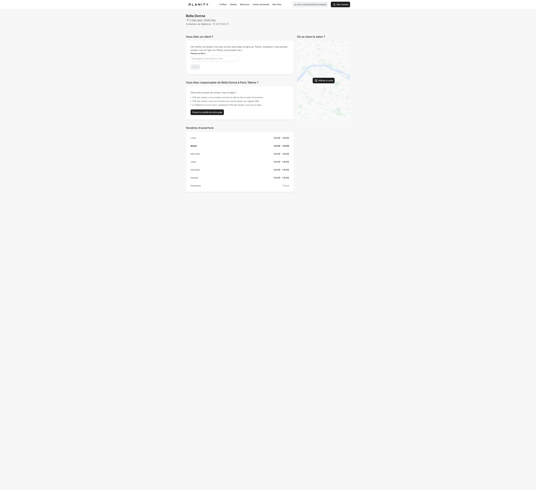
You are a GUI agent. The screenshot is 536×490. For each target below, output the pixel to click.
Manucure (244, 4)
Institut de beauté (261, 4)
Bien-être (277, 4)
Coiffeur (223, 4)
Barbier (233, 4)
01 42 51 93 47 (221, 24)
